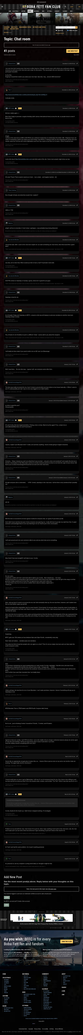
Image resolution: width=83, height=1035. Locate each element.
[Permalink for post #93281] (77, 456)
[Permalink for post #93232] (77, 310)
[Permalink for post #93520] (77, 718)
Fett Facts (26, 1010)
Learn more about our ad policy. (56, 927)
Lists (5, 984)
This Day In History (28, 1009)
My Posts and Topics (39, 27)
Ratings (5, 987)
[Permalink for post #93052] (77, 63)
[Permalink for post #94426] (77, 756)
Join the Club (67, 941)
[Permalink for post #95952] (77, 824)
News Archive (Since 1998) (29, 994)
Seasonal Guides (27, 1002)
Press (64, 979)
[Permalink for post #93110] (77, 131)
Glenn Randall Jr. (47, 1002)
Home (10, 11)
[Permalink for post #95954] (77, 858)
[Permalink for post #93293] (77, 535)
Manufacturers (7, 986)
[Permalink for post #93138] (77, 223)
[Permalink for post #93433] (77, 659)
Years (5, 991)
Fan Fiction (26, 985)
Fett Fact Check (27, 1000)
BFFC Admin (11, 108)
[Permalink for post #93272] (77, 364)
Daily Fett (26, 976)
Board (29, 11)
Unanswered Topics (25, 27)
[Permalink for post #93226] (77, 240)
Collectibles (15, 11)
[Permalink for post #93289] (77, 514)
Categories (6, 981)
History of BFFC (66, 980)
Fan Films (26, 982)
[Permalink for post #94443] (77, 794)
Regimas (10, 223)
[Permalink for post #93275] (77, 420)
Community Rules (23, 1028)
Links (44, 982)
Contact (65, 984)
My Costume (6, 997)
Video (25, 984)
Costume (23, 11)
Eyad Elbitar (46, 1004)
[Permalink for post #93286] (77, 477)
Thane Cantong (12, 190)
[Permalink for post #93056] (77, 90)
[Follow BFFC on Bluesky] (49, 1024)
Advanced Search (60, 33)
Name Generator (47, 980)
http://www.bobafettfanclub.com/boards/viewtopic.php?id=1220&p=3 (26, 94)
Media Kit (65, 977)
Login (71, 6)
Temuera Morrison (47, 992)
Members (45, 979)
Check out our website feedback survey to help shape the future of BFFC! (41, 1018)
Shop (64, 982)
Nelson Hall (46, 1005)
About (71, 11)
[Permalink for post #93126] (77, 205)
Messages (45, 984)
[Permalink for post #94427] (77, 774)
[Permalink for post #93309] (77, 571)
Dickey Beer (46, 1000)
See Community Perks (11, 960)
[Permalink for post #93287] (77, 497)
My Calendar (46, 991)
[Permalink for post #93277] (77, 440)
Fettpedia (49, 11)
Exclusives (26, 995)
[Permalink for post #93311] (77, 629)
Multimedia (36, 11)
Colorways (6, 983)
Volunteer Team (66, 976)
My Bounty (6, 979)
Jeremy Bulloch (47, 1008)
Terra (9, 824)
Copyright (30, 1028)
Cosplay (6, 1002)
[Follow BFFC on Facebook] (33, 1024)
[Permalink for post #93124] (77, 190)
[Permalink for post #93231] (77, 292)
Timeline (6, 992)
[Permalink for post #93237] (77, 330)
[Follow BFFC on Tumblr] (41, 1024)
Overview (6, 27)
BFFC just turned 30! (41, 2)
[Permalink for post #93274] (77, 400)
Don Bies (45, 995)
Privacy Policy (37, 1028)
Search (6, 29)
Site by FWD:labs (59, 1028)
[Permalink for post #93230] (77, 276)
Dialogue (6, 32)
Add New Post (73, 51)
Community (57, 11)
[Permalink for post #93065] (77, 108)
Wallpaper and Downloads (30, 989)
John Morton (46, 997)
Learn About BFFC (49, 960)
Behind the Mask (27, 1007)
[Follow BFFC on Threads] (46, 1024)
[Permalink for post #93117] (77, 172)
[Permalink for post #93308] (77, 553)
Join (79, 6)
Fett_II (9, 90)
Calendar (65, 11)
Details (5, 1001)
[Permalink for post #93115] (77, 154)
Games (25, 987)
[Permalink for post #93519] (77, 703)
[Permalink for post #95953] (77, 842)
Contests (45, 977)
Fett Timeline (27, 1014)
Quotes (25, 1015)
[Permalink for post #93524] (77, 735)
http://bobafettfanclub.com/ (23, 159)
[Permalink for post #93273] (77, 382)
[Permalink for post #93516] (77, 685)
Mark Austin (46, 999)
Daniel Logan (46, 994)
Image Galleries (27, 977)
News (43, 11)
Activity (45, 976)
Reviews (5, 989)
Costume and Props (47, 1007)
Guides (25, 997)
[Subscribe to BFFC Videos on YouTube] (44, 1024)
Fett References (27, 1012)
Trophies (45, 985)
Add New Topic (14, 29)
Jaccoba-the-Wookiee (13, 239)
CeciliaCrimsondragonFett (14, 382)
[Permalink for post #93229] (77, 258)
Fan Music (26, 979)
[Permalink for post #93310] (77, 597)
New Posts (14, 27)
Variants (6, 999)
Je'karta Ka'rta (11, 63)
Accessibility (45, 1028)
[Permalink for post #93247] (77, 346)
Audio (25, 980)
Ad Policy (51, 1028)
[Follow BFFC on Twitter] (39, 1024)
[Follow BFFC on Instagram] (36, 1024)
